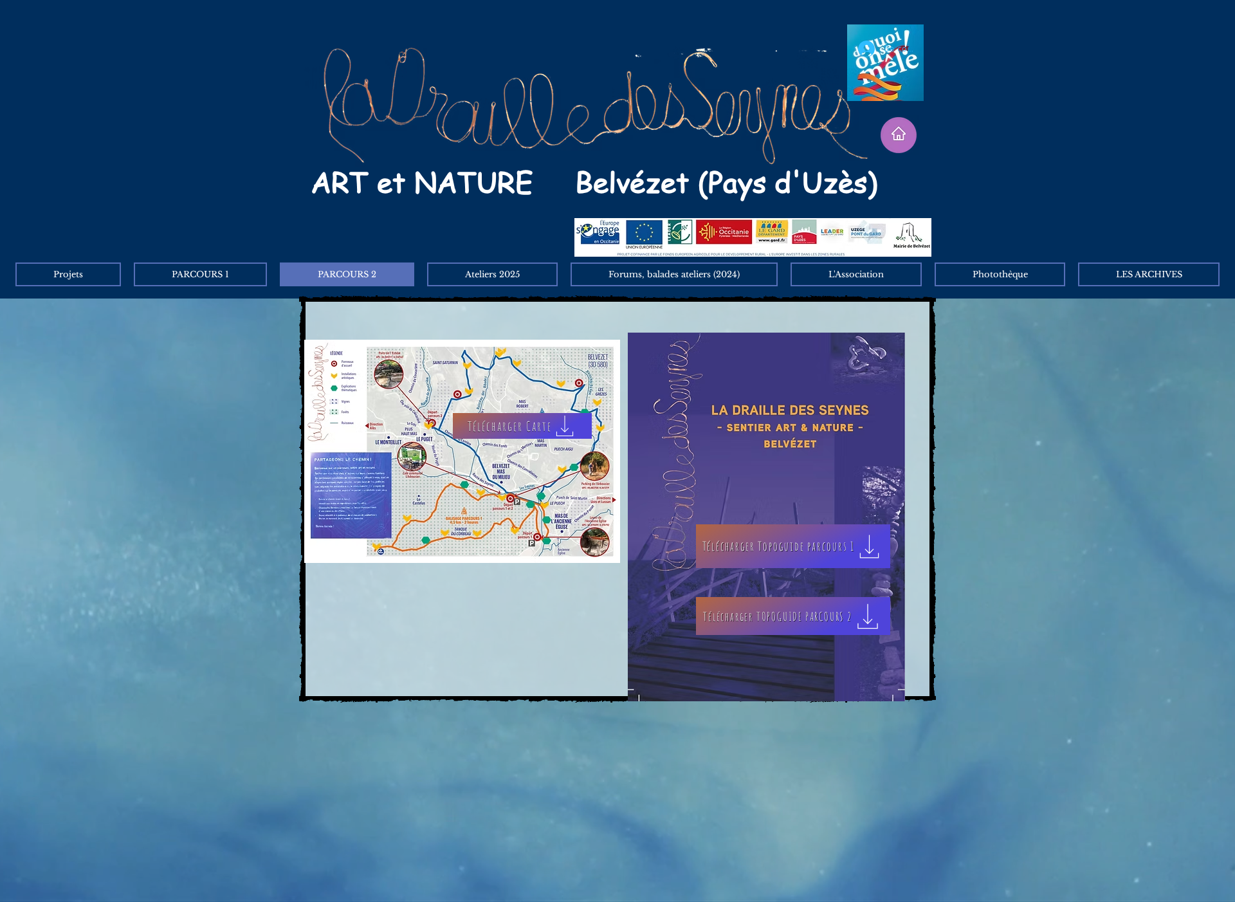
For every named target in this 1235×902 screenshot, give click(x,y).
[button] (1149, 274)
